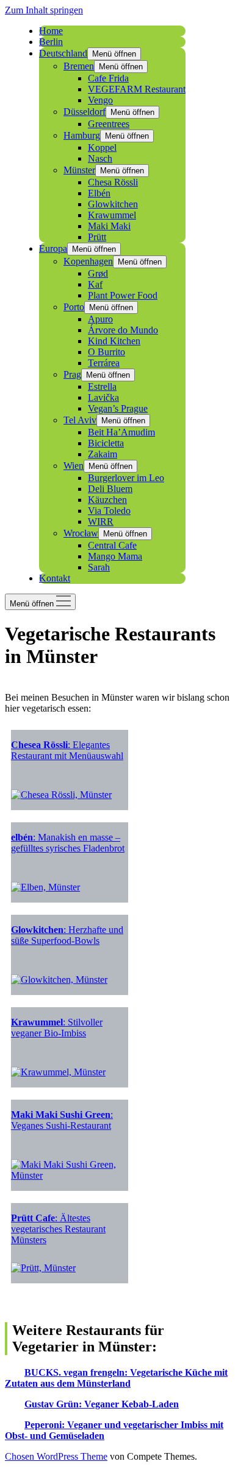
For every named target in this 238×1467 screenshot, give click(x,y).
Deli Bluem (110, 489)
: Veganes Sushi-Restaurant (62, 1120)
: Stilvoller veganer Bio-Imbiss (57, 1027)
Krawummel (112, 215)
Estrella (102, 386)
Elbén (99, 193)
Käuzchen (107, 499)
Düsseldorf (84, 111)
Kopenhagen (88, 261)
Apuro (100, 319)
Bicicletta (106, 443)
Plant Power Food (122, 295)
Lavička (103, 397)
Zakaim (102, 454)
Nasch (100, 158)
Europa (53, 248)
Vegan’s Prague (118, 408)
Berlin (51, 41)
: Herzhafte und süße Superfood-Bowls (67, 935)
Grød (98, 273)
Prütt (97, 237)
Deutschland (63, 53)
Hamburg (81, 135)
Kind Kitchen (114, 341)
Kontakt (54, 578)
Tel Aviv (79, 420)
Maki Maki (109, 226)
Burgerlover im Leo (126, 478)
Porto (73, 307)
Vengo (100, 100)
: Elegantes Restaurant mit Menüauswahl (67, 750)
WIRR (101, 521)
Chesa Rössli (113, 182)
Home (51, 31)
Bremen (78, 66)
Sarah (99, 567)
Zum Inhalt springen (44, 10)
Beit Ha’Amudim (121, 432)
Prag (72, 374)
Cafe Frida (108, 78)
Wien (73, 465)
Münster (79, 170)
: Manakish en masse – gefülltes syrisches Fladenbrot (67, 842)
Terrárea (104, 363)
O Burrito (106, 352)
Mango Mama (115, 556)
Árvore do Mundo (123, 330)
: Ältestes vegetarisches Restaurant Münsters (58, 1229)
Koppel (102, 147)
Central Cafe (112, 545)
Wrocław (80, 533)
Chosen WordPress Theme (56, 1456)
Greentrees (108, 124)
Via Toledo (109, 510)
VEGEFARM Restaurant (137, 89)
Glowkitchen (113, 204)
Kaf (95, 284)
